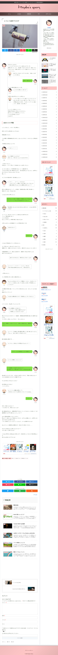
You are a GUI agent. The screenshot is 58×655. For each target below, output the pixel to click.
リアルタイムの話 (50, 210)
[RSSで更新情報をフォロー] (32, 491)
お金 (50, 230)
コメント (4, 602)
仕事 (4, 458)
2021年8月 (50, 128)
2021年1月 (50, 148)
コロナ (14, 458)
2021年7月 (50, 131)
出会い (50, 213)
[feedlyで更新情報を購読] (20, 491)
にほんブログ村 (44, 295)
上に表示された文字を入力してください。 (10, 633)
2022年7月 (50, 97)
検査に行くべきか (25, 458)
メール (4, 619)
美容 (50, 242)
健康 (7, 458)
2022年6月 (50, 100)
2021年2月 (50, 145)
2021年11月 (50, 120)
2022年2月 (50, 111)
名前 (3, 615)
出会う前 (50, 216)
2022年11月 (50, 92)
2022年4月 (50, 106)
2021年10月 (50, 123)
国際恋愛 (50, 208)
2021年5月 (50, 137)
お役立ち (50, 227)
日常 (10, 458)
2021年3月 (50, 143)
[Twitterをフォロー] (8, 491)
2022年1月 (50, 114)
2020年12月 (50, 151)
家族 (50, 239)
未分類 (50, 244)
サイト (3, 624)
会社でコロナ (19, 458)
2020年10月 (50, 157)
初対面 (50, 222)
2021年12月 (50, 117)
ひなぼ (49, 27)
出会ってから (50, 219)
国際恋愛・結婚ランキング (46, 289)
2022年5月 (50, 103)
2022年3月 (50, 109)
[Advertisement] (20, 58)
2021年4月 (50, 140)
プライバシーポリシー (29, 650)
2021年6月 (50, 134)
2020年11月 (50, 154)
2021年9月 (50, 126)
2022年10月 (50, 94)
